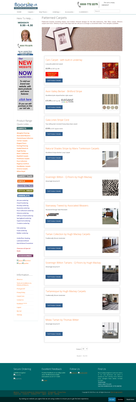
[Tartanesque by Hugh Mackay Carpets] (110, 302)
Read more (130, 399)
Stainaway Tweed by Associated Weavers (67, 205)
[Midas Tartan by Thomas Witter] (110, 331)
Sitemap (19, 315)
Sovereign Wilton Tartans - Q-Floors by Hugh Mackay (73, 262)
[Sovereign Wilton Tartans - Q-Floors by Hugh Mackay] (110, 273)
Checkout (105, 5)
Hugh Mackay (21, 151)
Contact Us (20, 300)
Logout (19, 307)
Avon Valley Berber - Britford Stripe (64, 91)
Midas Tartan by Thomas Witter (62, 319)
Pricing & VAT (21, 289)
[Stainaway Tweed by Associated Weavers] (110, 216)
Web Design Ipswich (116, 392)
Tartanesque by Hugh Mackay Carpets (66, 291)
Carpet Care (20, 296)
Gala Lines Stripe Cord (57, 119)
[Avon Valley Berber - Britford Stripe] (110, 102)
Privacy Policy (21, 292)
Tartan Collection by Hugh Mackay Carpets (68, 234)
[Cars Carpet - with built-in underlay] (110, 71)
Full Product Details (54, 80)
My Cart (19, 311)
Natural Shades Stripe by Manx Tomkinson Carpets (72, 148)
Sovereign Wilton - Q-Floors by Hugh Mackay (69, 177)
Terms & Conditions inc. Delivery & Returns (24, 284)
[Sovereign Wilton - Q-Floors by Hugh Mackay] (110, 188)
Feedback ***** (22, 304)
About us (20, 279)
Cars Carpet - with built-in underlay (64, 59)
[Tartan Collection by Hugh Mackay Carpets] (110, 245)
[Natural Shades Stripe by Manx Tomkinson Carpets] (110, 159)
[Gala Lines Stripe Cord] (110, 131)
